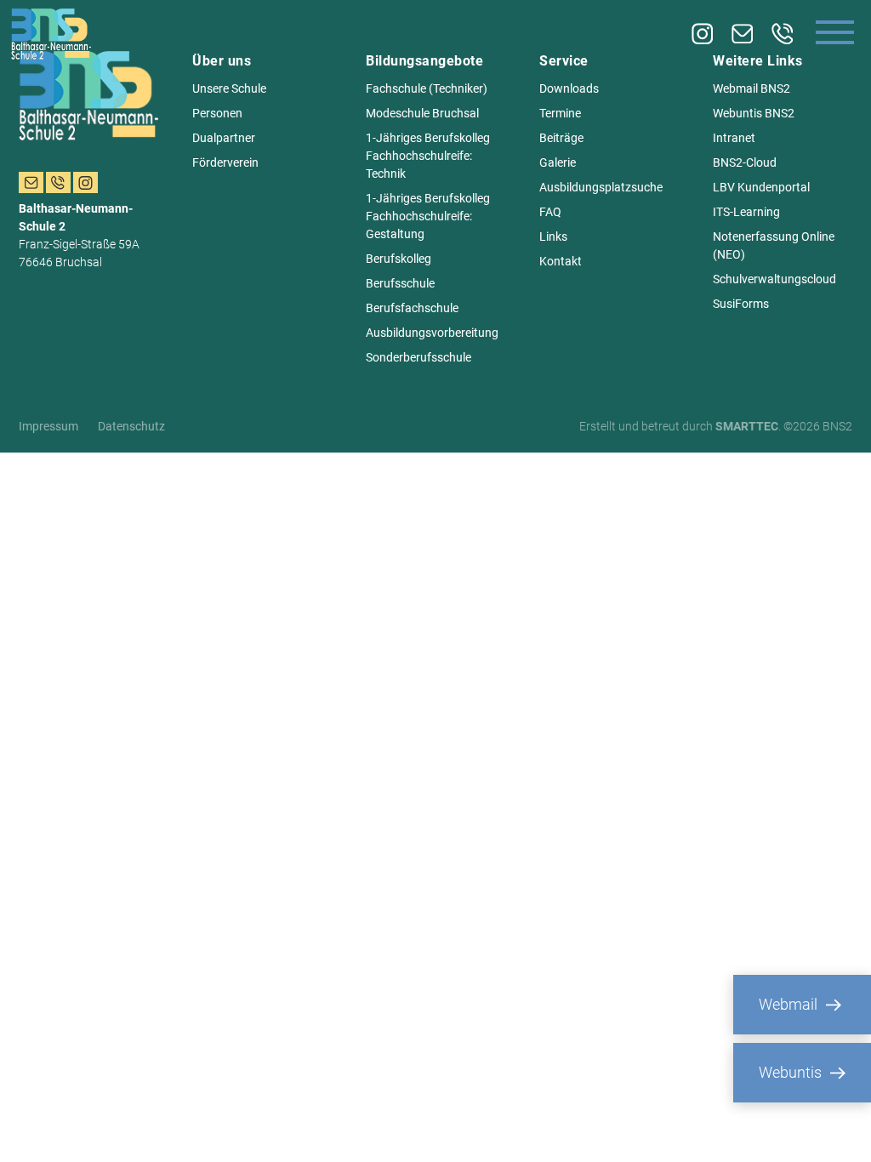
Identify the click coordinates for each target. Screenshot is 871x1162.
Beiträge (561, 138)
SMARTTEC (746, 426)
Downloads (569, 88)
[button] (37, 1124)
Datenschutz (131, 426)
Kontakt (560, 261)
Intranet (734, 138)
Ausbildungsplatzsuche (601, 187)
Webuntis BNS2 (753, 113)
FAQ (550, 212)
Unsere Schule (229, 88)
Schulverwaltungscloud (774, 279)
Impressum (48, 426)
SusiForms (741, 303)
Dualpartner (223, 138)
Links (553, 236)
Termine (560, 113)
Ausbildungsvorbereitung (432, 332)
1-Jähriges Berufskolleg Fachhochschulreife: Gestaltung (428, 216)
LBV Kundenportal (761, 187)
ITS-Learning (746, 212)
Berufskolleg (398, 258)
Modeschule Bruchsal (422, 113)
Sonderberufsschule (418, 357)
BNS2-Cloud (745, 162)
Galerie (557, 162)
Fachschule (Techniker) (426, 88)
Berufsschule (400, 283)
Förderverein (225, 162)
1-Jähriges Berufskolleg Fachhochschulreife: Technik (428, 155)
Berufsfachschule (412, 308)
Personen (217, 113)
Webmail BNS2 (751, 88)
